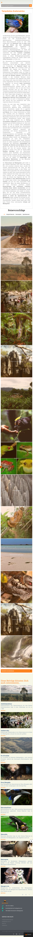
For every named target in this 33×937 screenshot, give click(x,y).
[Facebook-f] (13, 934)
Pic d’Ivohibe (5, 756)
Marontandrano (6, 807)
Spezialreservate (26, 214)
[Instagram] (19, 934)
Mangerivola (5, 886)
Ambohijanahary (6, 704)
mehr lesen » (3, 710)
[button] (30, 670)
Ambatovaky (5, 730)
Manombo (4, 834)
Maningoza (4, 859)
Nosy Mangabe (5, 782)
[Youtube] (16, 934)
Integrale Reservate (10, 214)
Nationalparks (18, 214)
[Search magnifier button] (30, 5)
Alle (4, 214)
